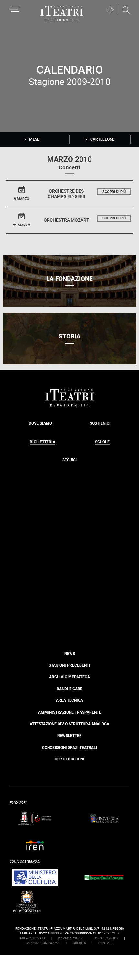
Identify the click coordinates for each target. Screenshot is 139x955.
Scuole (102, 442)
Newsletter (69, 735)
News (69, 653)
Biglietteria (42, 442)
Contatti (106, 943)
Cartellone (102, 139)
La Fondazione (69, 279)
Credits (79, 943)
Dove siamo (40, 423)
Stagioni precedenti (69, 665)
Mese (34, 139)
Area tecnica (69, 700)
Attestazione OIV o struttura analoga (69, 724)
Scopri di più (114, 192)
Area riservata (33, 938)
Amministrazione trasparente (69, 712)
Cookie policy (106, 938)
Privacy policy (70, 938)
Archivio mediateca (69, 677)
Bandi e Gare (69, 689)
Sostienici (100, 423)
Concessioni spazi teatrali (69, 747)
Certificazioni (69, 759)
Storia (69, 336)
